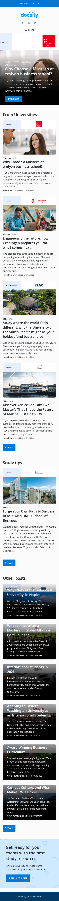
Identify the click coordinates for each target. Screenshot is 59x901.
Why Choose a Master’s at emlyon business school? (23, 164)
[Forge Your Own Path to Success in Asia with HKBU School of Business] (29, 502)
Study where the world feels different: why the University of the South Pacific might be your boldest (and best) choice (28, 329)
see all (9, 447)
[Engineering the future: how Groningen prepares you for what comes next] (29, 230)
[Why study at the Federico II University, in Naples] (29, 617)
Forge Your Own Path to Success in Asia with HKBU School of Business (28, 516)
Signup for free (18, 878)
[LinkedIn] (35, 22)
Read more (13, 99)
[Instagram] (28, 22)
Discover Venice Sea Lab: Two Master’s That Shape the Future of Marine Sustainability (28, 409)
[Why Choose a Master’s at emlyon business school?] (29, 103)
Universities (29, 190)
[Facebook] (22, 22)
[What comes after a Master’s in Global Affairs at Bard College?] (29, 657)
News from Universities (13, 190)
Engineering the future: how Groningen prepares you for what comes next (25, 243)
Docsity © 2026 (34, 896)
